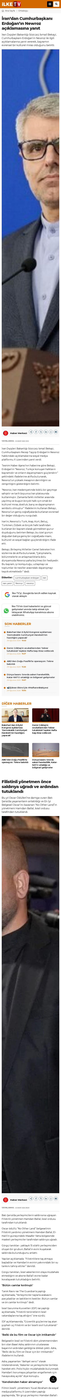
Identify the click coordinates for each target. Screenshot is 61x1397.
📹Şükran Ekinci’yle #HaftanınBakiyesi (27, 689)
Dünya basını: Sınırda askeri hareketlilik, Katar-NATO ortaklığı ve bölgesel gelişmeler (31, 677)
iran (44, 578)
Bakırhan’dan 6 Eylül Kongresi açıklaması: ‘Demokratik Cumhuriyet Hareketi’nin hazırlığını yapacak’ (29, 636)
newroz (30, 583)
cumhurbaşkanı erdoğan (27, 578)
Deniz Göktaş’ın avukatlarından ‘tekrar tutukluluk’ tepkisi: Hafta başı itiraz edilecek (30, 651)
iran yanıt (7, 583)
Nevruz (19, 583)
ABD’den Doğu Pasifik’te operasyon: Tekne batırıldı (30, 664)
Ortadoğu (23, 10)
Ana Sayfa (10, 10)
